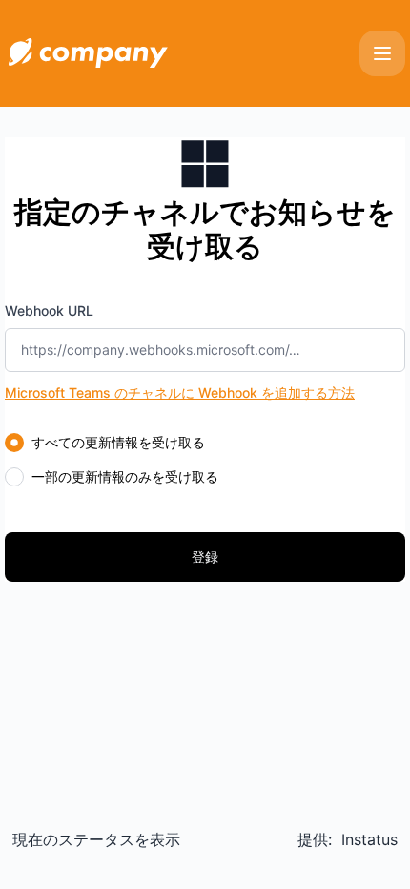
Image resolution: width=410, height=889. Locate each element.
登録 (205, 556)
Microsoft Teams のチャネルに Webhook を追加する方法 (180, 392)
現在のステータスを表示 (96, 839)
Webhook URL (49, 310)
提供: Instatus (347, 839)
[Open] (382, 53)
